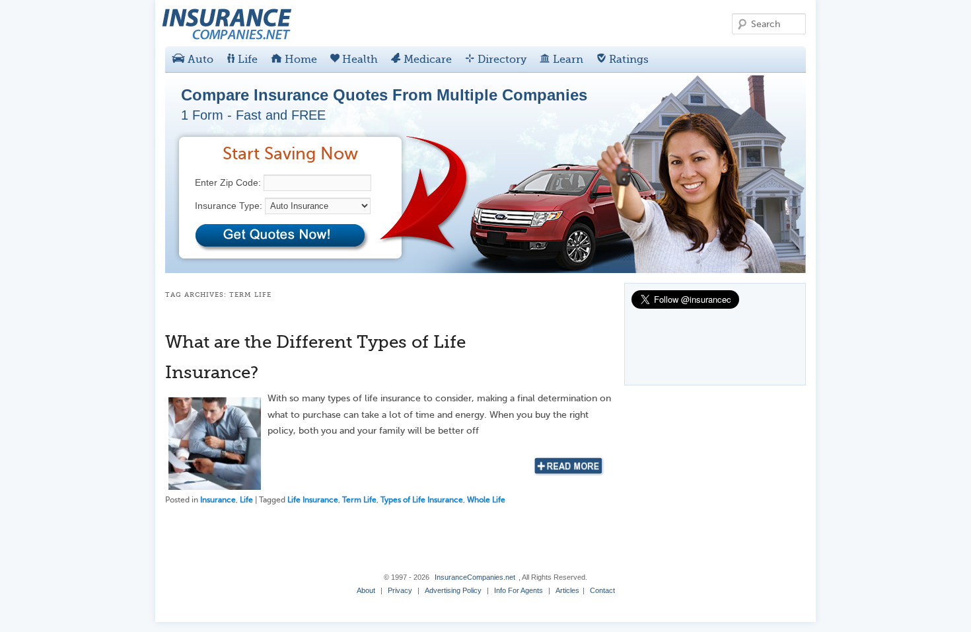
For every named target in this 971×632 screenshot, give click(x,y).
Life (246, 59)
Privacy (400, 590)
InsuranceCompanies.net (475, 577)
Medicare (426, 59)
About (366, 590)
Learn (566, 59)
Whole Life (486, 499)
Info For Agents (518, 590)
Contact (602, 590)
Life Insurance (312, 499)
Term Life (359, 499)
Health (359, 59)
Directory (500, 59)
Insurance (218, 499)
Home (299, 59)
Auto (199, 59)
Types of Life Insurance (421, 499)
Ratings (627, 59)
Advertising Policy (453, 590)
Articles (567, 590)
